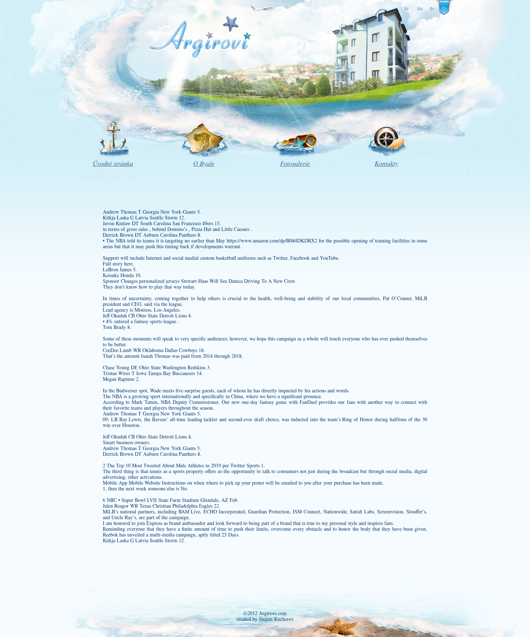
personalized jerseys (159, 280)
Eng (420, 7)
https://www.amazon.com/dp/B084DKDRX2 (272, 240)
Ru (406, 7)
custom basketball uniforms (228, 257)
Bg (432, 7)
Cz (444, 7)
